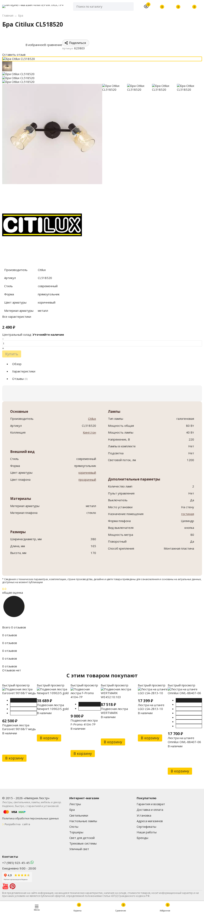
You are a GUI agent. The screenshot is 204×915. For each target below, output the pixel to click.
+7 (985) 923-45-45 (16, 863)
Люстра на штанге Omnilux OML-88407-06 (184, 740)
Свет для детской (82, 838)
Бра (72, 810)
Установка (144, 815)
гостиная (187, 514)
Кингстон (89, 432)
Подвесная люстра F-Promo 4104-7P (84, 722)
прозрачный (87, 479)
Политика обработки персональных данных (30, 818)
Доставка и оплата (150, 810)
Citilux (92, 419)
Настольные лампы (83, 821)
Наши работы (147, 832)
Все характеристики (16, 317)
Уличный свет (79, 849)
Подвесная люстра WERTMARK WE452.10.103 (114, 713)
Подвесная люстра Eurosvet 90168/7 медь (19, 727)
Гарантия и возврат (151, 804)
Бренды (142, 838)
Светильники (78, 815)
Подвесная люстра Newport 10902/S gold (53, 707)
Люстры (75, 804)
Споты (73, 827)
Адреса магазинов (150, 821)
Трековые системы (83, 843)
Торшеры (76, 832)
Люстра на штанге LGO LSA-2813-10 (151, 707)
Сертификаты (146, 827)
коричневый (87, 472)
